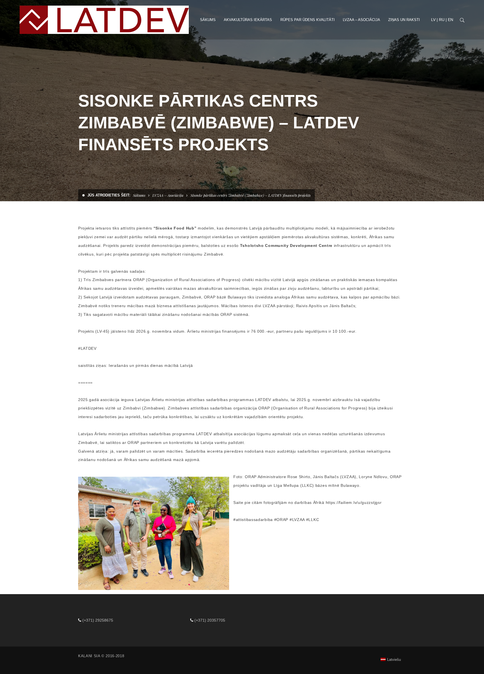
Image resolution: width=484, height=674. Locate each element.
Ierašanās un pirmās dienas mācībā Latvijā (151, 365)
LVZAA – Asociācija (167, 195)
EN (450, 19)
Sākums (139, 195)
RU (442, 19)
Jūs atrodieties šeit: (108, 195)
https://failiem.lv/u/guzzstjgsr (354, 502)
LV (433, 19)
